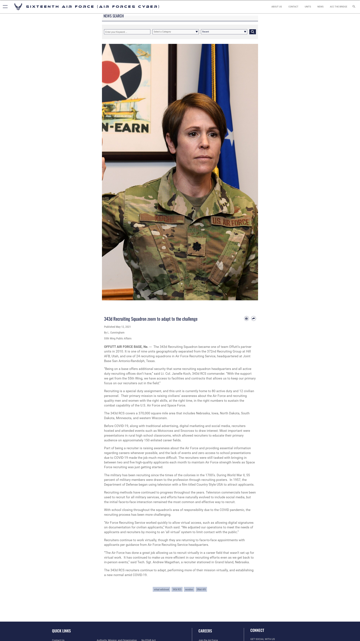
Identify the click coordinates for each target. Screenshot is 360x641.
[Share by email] (253, 318)
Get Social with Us (262, 639)
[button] (4, 6)
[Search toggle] (354, 6)
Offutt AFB (201, 589)
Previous (110, 172)
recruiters (189, 589)
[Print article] (246, 318)
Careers (205, 631)
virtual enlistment (161, 589)
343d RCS (177, 589)
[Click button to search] (252, 31)
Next (250, 172)
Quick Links (61, 631)
